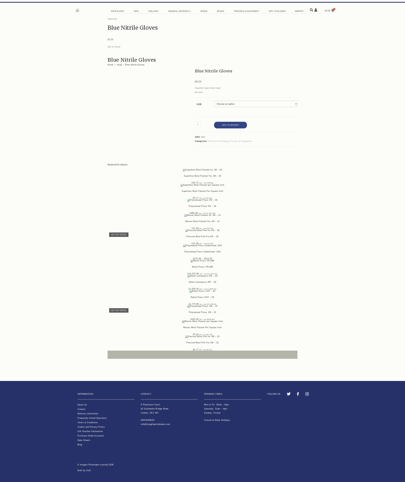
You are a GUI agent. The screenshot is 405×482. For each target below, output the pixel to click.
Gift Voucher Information (90, 431)
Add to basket (230, 125)
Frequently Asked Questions (92, 418)
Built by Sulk (84, 470)
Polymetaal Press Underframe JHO (202, 251)
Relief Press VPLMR (202, 267)
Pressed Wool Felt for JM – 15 (202, 342)
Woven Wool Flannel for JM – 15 (202, 221)
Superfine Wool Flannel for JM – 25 (202, 176)
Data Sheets (84, 440)
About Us (82, 405)
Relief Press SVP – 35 (202, 297)
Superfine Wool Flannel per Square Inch (202, 191)
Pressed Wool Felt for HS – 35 (202, 236)
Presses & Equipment (240, 141)
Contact (82, 409)
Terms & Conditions (88, 422)
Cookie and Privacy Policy (91, 427)
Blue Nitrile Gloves (135, 65)
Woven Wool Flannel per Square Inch (202, 327)
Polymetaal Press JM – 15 (202, 312)
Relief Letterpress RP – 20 (202, 282)
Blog (80, 444)
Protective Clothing (218, 141)
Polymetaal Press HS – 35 (202, 206)
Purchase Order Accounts (91, 436)
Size (199, 104)
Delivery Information (88, 413)
